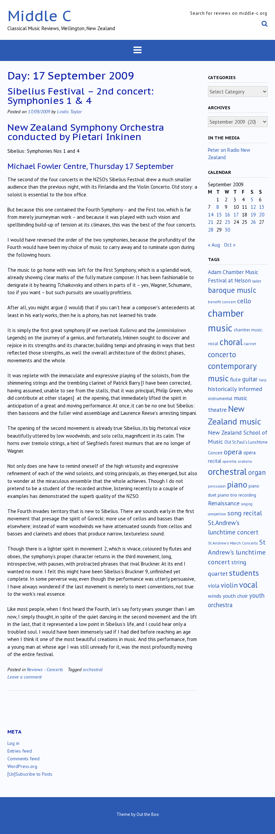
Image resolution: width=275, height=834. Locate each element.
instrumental (220, 398)
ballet (256, 281)
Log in (13, 743)
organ (257, 472)
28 (210, 230)
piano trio (227, 495)
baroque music (232, 290)
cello (244, 301)
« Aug (214, 245)
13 (261, 207)
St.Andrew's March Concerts (233, 543)
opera (233, 451)
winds (214, 595)
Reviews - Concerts (45, 669)
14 (210, 214)
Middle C (39, 15)
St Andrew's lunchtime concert (237, 552)
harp (263, 380)
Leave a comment (24, 676)
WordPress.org (22, 766)
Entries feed (19, 751)
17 (236, 214)
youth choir (235, 595)
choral (231, 341)
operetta (229, 461)
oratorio (245, 461)
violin (229, 585)
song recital (244, 512)
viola (213, 585)
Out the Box (147, 814)
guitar (250, 379)
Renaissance (223, 503)
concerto (222, 354)
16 (227, 214)
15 (219, 214)
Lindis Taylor (69, 111)
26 (253, 222)
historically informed (235, 389)
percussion (217, 486)
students (244, 573)
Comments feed (23, 759)
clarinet (250, 343)
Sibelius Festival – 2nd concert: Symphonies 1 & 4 (80, 96)
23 (227, 222)
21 (210, 222)
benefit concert (222, 301)
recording (247, 495)
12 (253, 207)
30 (227, 230)
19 (253, 214)
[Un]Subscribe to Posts (29, 774)
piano (237, 484)
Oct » (229, 245)
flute (235, 379)
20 (261, 214)
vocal (248, 584)
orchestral (93, 669)
